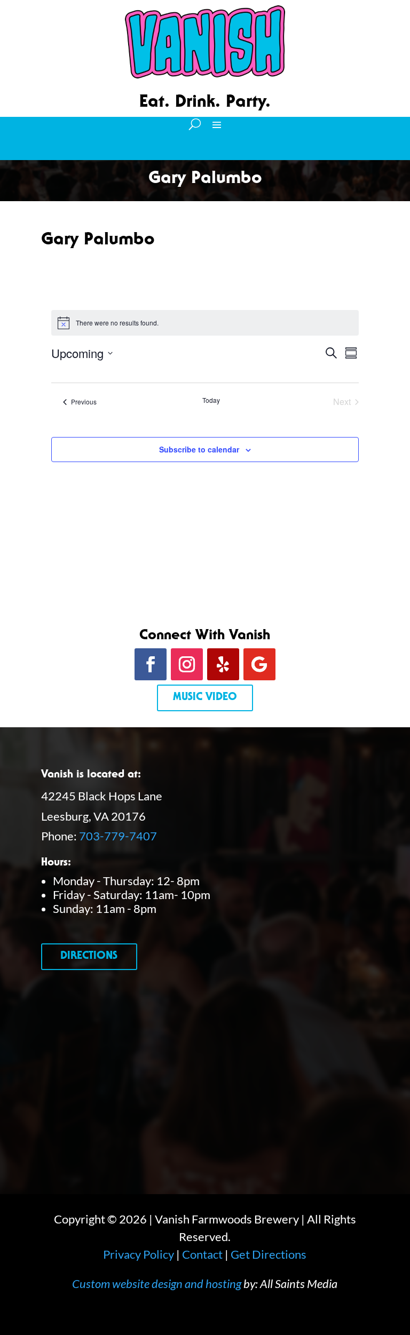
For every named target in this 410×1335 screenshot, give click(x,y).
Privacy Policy (138, 1254)
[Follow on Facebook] (151, 664)
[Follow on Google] (259, 664)
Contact (202, 1254)
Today (211, 400)
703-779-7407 (118, 836)
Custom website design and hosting (156, 1283)
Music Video (205, 698)
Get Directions (268, 1254)
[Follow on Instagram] (187, 664)
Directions (88, 956)
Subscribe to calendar (199, 449)
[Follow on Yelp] (223, 664)
